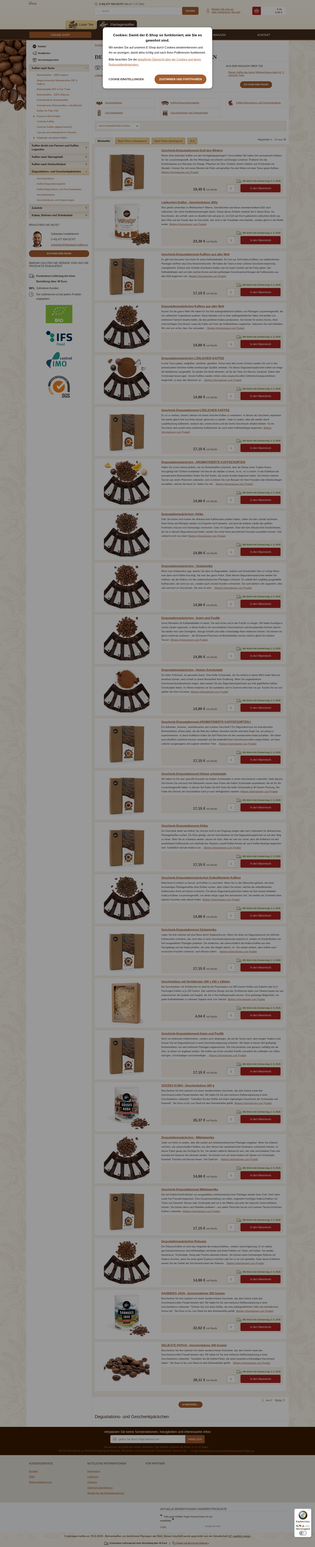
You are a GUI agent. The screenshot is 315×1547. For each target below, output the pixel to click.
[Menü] (309, 1511)
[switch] (303, 1533)
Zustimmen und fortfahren (180, 79)
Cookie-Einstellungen (126, 79)
